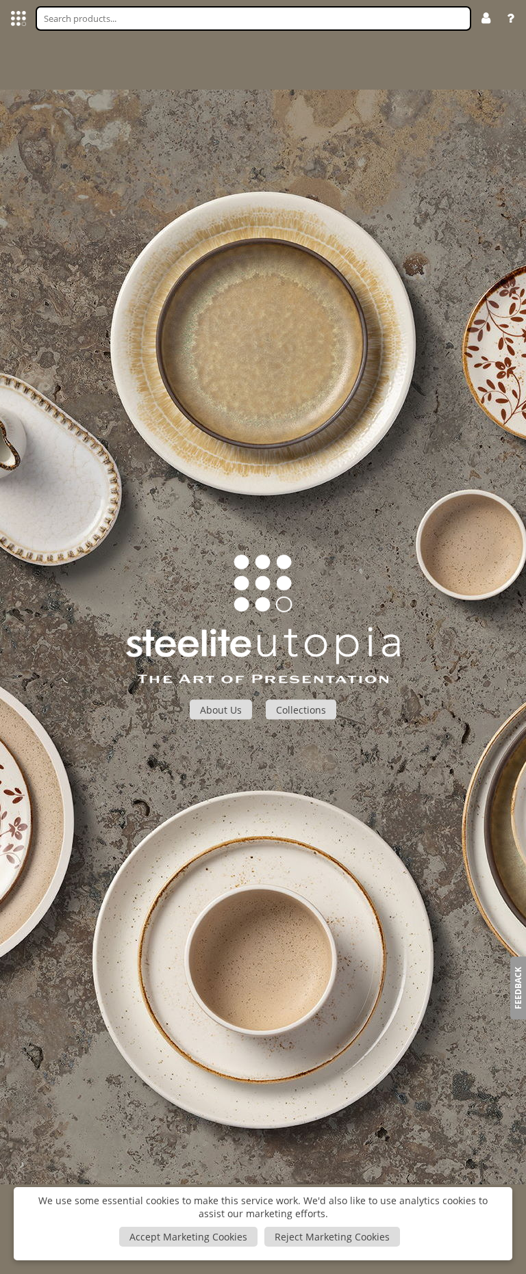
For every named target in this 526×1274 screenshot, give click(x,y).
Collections (301, 709)
